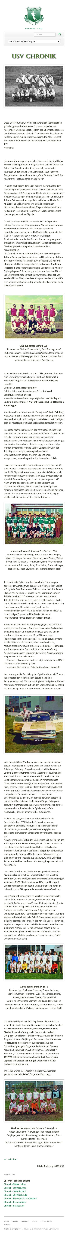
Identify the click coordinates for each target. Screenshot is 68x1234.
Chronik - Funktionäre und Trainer (20, 1198)
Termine (24, 1221)
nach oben (12, 1159)
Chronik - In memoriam (15, 1202)
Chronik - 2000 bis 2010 (15, 1191)
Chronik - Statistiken (14, 1205)
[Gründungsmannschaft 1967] (34, 316)
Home (6, 1221)
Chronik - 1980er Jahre (15, 1184)
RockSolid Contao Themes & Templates (41, 1229)
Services (8, 1224)
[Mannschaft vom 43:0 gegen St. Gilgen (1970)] (34, 524)
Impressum (30, 29)
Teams (15, 1221)
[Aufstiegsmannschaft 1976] (34, 962)
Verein (40, 29)
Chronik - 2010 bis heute (15, 1194)
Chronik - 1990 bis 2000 (15, 1187)
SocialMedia (46, 1221)
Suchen (60, 34)
